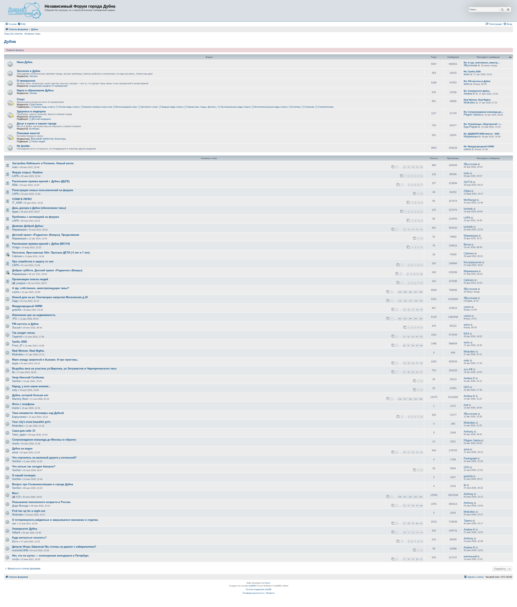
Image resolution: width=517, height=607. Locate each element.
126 (405, 301)
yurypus (21, 283)
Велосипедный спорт (126, 107)
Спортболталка (325, 107)
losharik (468, 208)
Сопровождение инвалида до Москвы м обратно (44, 439)
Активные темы (32, 34)
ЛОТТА (468, 182)
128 (415, 301)
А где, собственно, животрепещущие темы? (40, 288)
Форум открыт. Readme (27, 172)
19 (421, 309)
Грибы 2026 (19, 341)
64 (417, 336)
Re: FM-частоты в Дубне (477, 81)
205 (415, 318)
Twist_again (19, 434)
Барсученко (19, 416)
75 (409, 363)
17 (413, 309)
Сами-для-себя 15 (23, 430)
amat (15, 452)
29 (413, 372)
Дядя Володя (20, 505)
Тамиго (468, 520)
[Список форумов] (25, 10)
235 (405, 292)
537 (405, 399)
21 (421, 559)
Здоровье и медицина (31, 111)
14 (413, 167)
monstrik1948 (20, 550)
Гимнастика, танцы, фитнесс (201, 107)
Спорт (21, 99)
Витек (467, 244)
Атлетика (295, 107)
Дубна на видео (22, 448)
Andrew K (469, 93)
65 (421, 336)
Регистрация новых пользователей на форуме (42, 190)
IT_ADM (17, 202)
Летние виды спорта (69, 107)
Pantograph (470, 458)
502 (410, 496)
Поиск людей (38, 141)
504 (420, 496)
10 (421, 274)
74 (404, 363)
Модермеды (35, 116)
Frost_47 (17, 345)
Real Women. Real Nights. (477, 100)
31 (421, 372)
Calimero (17, 256)
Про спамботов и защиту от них (33, 261)
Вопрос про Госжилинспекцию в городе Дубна (42, 484)
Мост (15, 493)
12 (404, 167)
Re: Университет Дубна (477, 91)
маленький (470, 556)
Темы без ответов (13, 34)
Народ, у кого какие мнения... (31, 386)
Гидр (15, 300)
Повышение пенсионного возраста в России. (41, 502)
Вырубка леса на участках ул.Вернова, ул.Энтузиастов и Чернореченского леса (64, 368)
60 (421, 345)
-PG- (15, 318)
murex (15, 407)
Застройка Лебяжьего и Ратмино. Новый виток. (43, 163)
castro (467, 149)
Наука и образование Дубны (35, 90)
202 (399, 318)
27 (404, 372)
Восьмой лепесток (42, 138)
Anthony (468, 431)
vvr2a (15, 559)
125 (399, 301)
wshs (467, 74)
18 (417, 309)
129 (420, 301)
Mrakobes (469, 102)
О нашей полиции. (24, 475)
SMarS (16, 532)
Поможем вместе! (28, 133)
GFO (466, 387)
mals (15, 167)
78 (421, 363)
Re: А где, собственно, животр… (482, 62)
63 (413, 336)
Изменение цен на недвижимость (34, 315)
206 (420, 318)
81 (421, 523)
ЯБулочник (470, 65)
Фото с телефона (23, 404)
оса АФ (468, 369)
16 (421, 167)
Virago (16, 247)
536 (399, 399)
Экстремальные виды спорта (235, 107)
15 (417, 167)
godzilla (16, 309)
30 (417, 372)
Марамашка (471, 136)
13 (409, 167)
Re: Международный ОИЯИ (479, 146)
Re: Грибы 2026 (472, 71)
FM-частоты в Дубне (25, 323)
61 (404, 336)
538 (410, 399)
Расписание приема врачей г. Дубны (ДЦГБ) (40, 181)
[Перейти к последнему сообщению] (479, 164)
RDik (15, 184)
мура (15, 211)
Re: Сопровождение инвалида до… (483, 112)
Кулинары (34, 128)
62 (409, 336)
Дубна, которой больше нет (30, 395)
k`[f (18, 496)
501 (405, 496)
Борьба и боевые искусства (97, 107)
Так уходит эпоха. (23, 332)
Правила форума (15, 50)
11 (409, 452)
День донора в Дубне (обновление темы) (39, 207)
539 (415, 399)
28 (409, 372)
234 (399, 292)
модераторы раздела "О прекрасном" (48, 86)
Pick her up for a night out (28, 510)
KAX (466, 333)
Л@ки (467, 191)
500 (399, 496)
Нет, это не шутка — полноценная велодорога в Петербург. (50, 555)
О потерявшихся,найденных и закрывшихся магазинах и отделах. (55, 519)
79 (417, 505)
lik (13, 372)
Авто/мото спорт (149, 107)
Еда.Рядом (470, 126)
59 (417, 345)
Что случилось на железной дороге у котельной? (44, 457)
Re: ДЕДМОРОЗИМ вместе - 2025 (481, 134)
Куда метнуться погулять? (29, 537)
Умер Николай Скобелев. (28, 377)
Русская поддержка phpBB (258, 589)
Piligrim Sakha (472, 114)
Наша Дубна (24, 62)
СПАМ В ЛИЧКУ (22, 199)
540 (420, 399)
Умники (33, 93)
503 (415, 496)
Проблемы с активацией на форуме (35, 216)
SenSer (16, 381)
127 (410, 301)
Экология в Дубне (28, 71)
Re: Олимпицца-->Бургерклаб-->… (483, 124)
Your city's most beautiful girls (31, 421)
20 (417, 559)
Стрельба (309, 107)
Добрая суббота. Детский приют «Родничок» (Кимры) (47, 270)
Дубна (10, 41)
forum (267, 583)
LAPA (15, 176)
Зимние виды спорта (44, 107)
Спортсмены (35, 104)
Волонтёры (60, 139)
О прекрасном (26, 80)
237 (415, 292)
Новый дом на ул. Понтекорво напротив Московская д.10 (50, 297)
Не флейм (23, 145)
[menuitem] (22, 24)
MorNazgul (470, 199)
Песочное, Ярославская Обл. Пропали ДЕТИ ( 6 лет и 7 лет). (51, 252)
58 (413, 345)
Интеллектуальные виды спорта (270, 107)
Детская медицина (41, 119)
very (14, 389)
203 (405, 318)
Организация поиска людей (30, 279)
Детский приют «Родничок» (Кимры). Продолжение (45, 234)
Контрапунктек (472, 262)
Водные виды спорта (172, 107)
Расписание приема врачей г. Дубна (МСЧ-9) (41, 243)
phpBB (252, 586)
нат (14, 523)
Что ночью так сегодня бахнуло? (33, 466)
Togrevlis (17, 336)
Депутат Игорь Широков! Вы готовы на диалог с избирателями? (54, 546)
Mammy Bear (20, 398)
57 (409, 345)
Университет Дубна (24, 528)
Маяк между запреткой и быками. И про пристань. (45, 359)
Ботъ (15, 541)
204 (410, 318)
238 (420, 292)
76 (413, 363)
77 (417, 363)
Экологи (33, 76)
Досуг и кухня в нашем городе (36, 123)
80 (421, 505)
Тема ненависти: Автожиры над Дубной (38, 412)
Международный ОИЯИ (27, 306)
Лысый (16, 327)
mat (466, 404)
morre (15, 443)
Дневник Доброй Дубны (27, 225)
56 (404, 345)
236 (410, 292)
